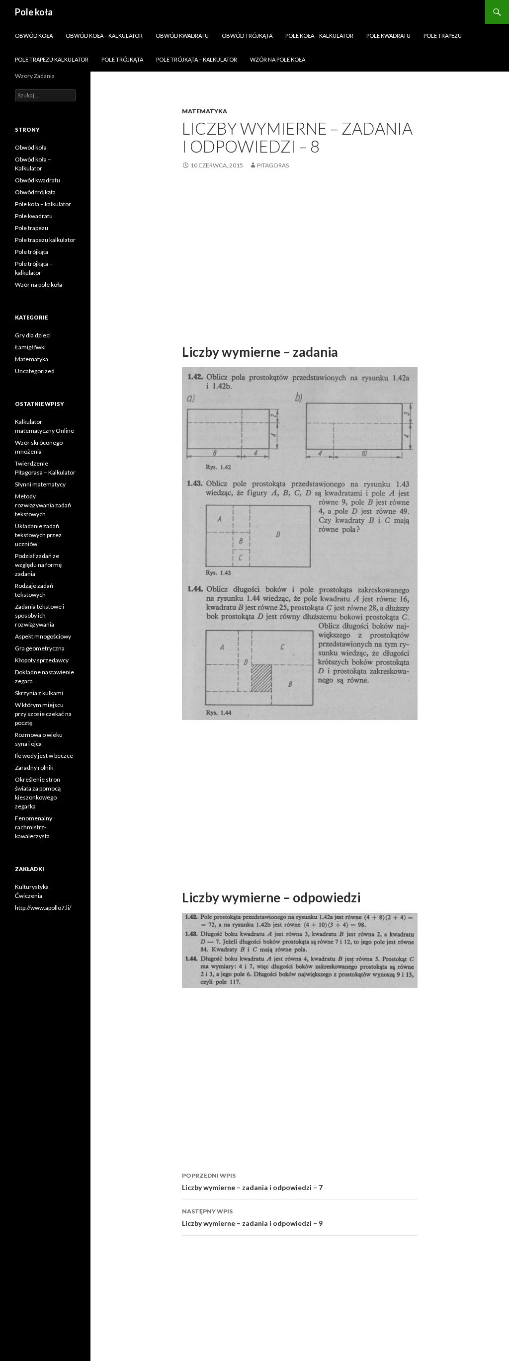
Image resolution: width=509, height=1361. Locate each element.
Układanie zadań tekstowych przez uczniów (38, 535)
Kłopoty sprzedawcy (42, 660)
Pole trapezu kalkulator (51, 59)
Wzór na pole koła (277, 59)
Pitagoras (273, 165)
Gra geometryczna (40, 648)
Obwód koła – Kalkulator (104, 35)
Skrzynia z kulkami (39, 693)
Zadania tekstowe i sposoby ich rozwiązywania (39, 615)
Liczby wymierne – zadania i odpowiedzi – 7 (252, 1182)
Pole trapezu (443, 35)
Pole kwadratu (388, 35)
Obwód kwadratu (182, 35)
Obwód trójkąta (247, 35)
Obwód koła (34, 35)
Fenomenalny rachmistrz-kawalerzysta (33, 827)
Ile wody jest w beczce (44, 755)
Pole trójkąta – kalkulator (196, 59)
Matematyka (204, 111)
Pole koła (34, 11)
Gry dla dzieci (33, 335)
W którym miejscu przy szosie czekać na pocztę (43, 713)
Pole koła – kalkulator (319, 35)
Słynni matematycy (40, 484)
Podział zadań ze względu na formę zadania (38, 564)
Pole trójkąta (122, 59)
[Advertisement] (300, 255)
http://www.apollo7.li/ (43, 907)
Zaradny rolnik (34, 767)
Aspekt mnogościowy (43, 636)
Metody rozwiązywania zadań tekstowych (43, 505)
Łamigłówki (30, 347)
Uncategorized (35, 371)
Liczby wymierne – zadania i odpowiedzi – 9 (252, 1217)
